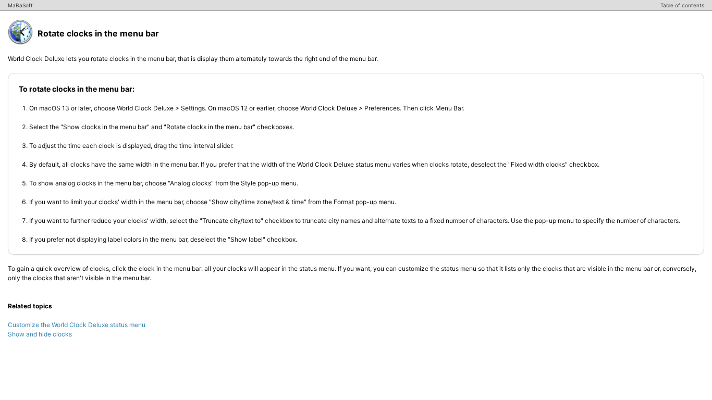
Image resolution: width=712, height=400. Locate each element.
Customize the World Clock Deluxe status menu (76, 325)
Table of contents (682, 5)
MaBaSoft (20, 5)
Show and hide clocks (40, 334)
